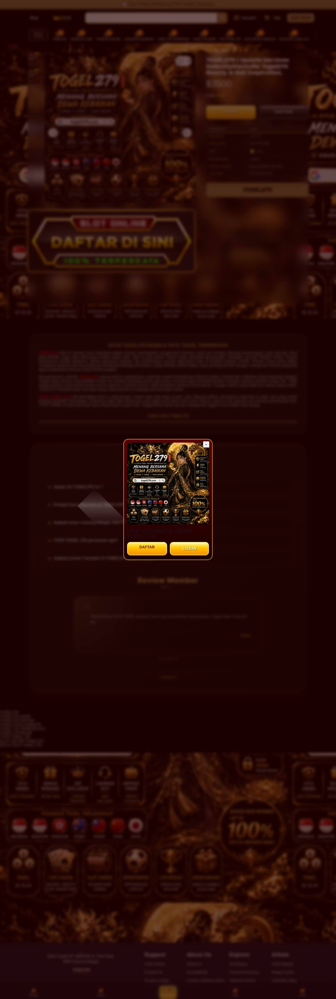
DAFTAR (147, 547)
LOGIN (189, 548)
